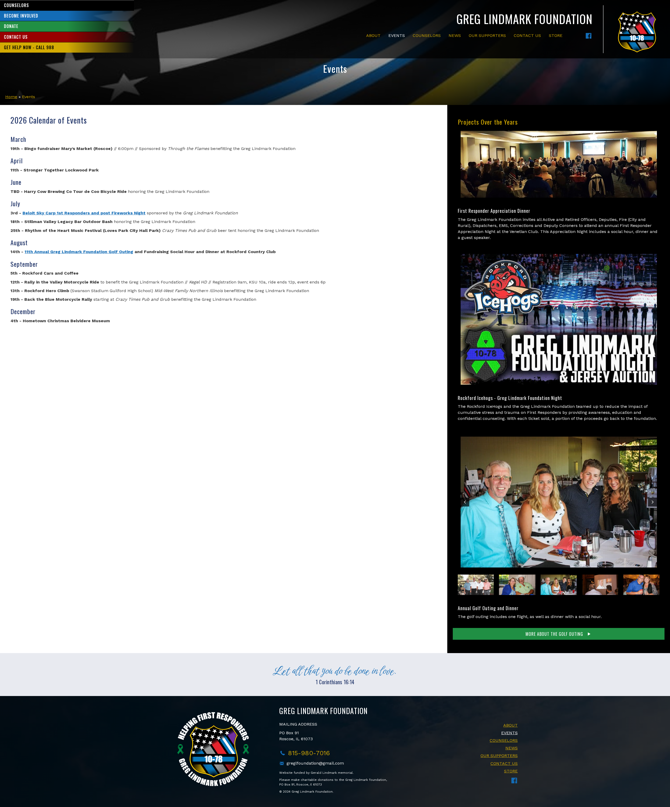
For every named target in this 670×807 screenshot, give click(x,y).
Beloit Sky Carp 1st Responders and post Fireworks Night (84, 212)
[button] (589, 36)
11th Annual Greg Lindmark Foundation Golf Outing (79, 251)
